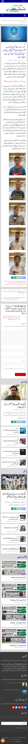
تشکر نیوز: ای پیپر (21, 557)
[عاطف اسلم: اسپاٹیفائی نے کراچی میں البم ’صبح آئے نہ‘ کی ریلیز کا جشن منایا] (24, 692)
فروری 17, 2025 (23, 60)
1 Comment (10, 60)
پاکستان (25, 402)
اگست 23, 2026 (23, 410)
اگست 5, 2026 (23, 647)
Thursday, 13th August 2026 (18, 600)
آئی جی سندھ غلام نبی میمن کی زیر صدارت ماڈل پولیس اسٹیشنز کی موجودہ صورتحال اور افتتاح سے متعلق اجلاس (13, 292)
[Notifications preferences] (3, 741)
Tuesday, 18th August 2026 (18, 577)
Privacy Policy (5, 737)
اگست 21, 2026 (16, 521)
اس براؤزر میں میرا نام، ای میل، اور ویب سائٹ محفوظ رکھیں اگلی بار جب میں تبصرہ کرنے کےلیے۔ (15, 369)
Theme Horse (17, 739)
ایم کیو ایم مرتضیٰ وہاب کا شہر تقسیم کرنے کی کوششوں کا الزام (15, 406)
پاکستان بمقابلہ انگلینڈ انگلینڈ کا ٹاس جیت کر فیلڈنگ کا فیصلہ (10, 549)
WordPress (18, 741)
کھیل (24, 471)
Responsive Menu (2, 1)
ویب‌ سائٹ (24, 360)
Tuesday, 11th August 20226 (18, 623)
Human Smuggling (22, 282)
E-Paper (23, 574)
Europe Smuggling (19, 281)
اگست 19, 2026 (16, 551)
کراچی (25, 44)
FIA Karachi (6, 281)
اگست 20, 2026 (16, 542)
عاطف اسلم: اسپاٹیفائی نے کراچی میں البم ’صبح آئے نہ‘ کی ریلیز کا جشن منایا (12, 690)
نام (25, 347)
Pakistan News (14, 284)
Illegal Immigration (13, 282)
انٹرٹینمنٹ (17, 428)
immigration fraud (22, 284)
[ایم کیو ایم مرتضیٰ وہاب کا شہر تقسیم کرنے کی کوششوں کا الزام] (24, 685)
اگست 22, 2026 (23, 499)
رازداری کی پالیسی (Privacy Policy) (21, 728)
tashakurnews (8, 284)
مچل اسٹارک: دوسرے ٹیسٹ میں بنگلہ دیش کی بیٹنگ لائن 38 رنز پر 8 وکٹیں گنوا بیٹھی (14, 495)
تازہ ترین (23, 382)
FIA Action (12, 281)
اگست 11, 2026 (23, 625)
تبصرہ (25, 329)
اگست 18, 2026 (23, 579)
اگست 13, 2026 (23, 602)
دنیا (18, 449)
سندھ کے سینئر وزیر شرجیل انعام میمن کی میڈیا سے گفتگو (15, 81)
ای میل (24, 354)
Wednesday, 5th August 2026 (18, 646)
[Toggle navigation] (25, 15)
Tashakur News (17, 60)
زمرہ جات (25, 720)
